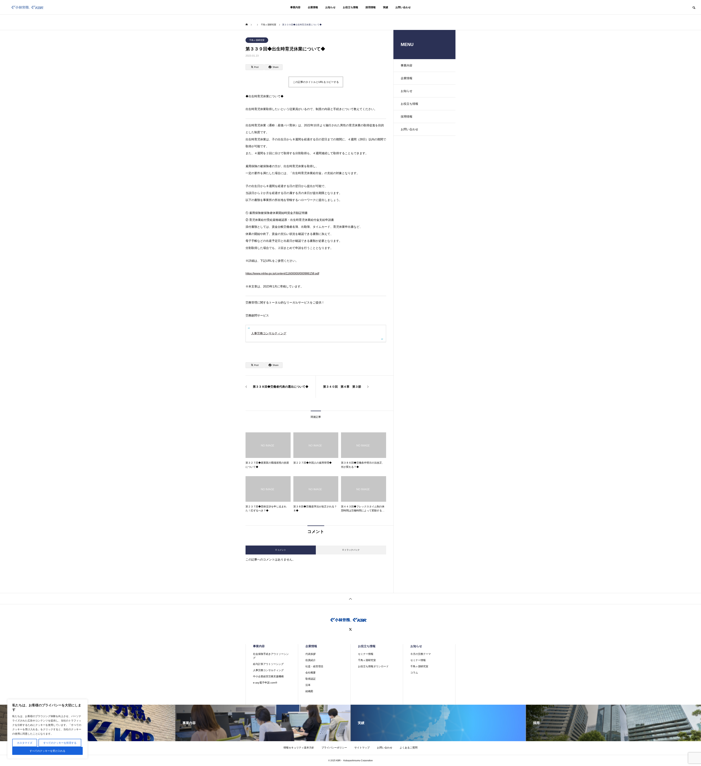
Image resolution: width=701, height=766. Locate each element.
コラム (414, 672)
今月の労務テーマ (420, 653)
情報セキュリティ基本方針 (299, 747)
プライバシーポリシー (334, 747)
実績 (385, 7)
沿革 (308, 685)
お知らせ (330, 7)
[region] (47, 729)
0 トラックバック (351, 550)
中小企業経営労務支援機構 (268, 676)
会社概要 (310, 672)
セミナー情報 (365, 653)
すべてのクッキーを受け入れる (47, 750)
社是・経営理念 (314, 666)
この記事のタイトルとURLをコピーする (316, 81)
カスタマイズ (24, 742)
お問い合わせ (403, 7)
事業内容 (295, 7)
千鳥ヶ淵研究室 (257, 40)
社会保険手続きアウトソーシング (271, 655)
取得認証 (310, 678)
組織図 (309, 691)
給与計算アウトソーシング (268, 664)
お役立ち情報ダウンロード (373, 666)
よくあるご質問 (408, 747)
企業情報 (313, 7)
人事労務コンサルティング (268, 333)
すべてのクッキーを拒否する (59, 742)
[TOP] (350, 598)
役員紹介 (310, 660)
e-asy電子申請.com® (265, 682)
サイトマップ (362, 747)
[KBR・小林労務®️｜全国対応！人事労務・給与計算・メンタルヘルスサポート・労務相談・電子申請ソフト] (27, 7)
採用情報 (370, 7)
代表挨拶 (310, 653)
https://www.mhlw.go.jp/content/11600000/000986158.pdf (282, 273)
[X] (350, 629)
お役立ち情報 (350, 7)
